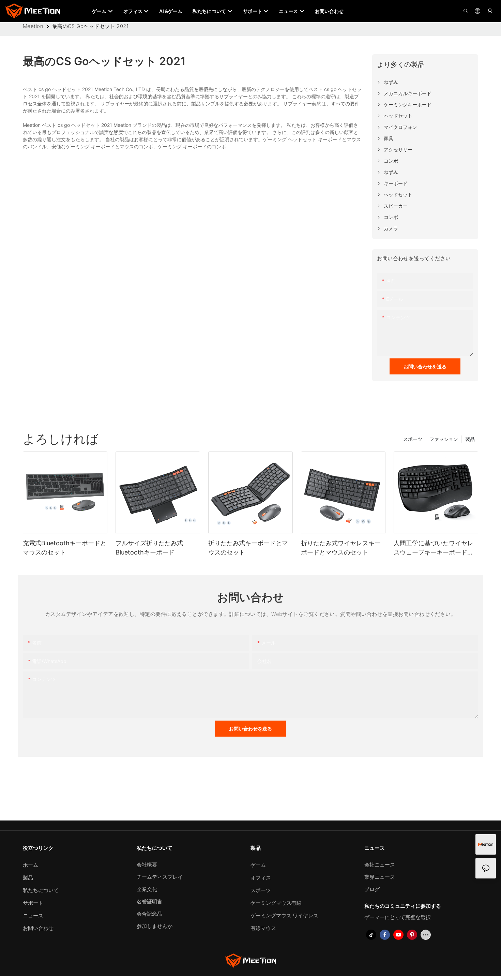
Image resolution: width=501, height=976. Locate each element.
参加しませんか (154, 926)
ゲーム (258, 865)
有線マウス (263, 928)
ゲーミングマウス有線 (276, 903)
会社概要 (147, 864)
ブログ (372, 889)
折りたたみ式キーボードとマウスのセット (248, 547)
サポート (33, 903)
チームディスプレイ (160, 877)
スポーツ (412, 439)
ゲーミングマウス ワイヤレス (284, 915)
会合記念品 (149, 914)
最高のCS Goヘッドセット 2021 (90, 26)
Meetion (33, 26)
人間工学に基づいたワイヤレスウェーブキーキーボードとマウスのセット (433, 548)
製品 (470, 439)
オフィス (260, 877)
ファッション (443, 439)
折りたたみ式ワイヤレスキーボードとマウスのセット (341, 547)
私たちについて (41, 890)
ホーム (30, 865)
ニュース (33, 915)
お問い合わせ (38, 928)
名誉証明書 (149, 901)
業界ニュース (379, 877)
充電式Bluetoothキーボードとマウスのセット (64, 547)
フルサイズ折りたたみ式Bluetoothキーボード (149, 547)
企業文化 (147, 889)
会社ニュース (379, 864)
